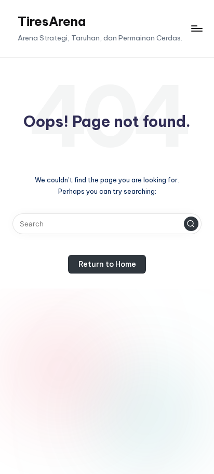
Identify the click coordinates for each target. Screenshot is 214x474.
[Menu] (196, 29)
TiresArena (52, 21)
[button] (191, 224)
